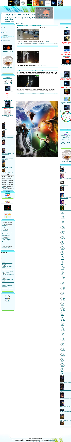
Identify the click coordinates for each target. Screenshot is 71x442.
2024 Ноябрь (62, 357)
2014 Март (62, 252)
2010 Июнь (62, 215)
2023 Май (62, 344)
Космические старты (22, 93)
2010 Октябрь (63, 218)
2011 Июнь (62, 225)
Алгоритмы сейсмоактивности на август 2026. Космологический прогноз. (7, 159)
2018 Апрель (62, 293)
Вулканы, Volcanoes (5, 224)
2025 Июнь (62, 362)
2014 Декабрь (63, 260)
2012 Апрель (62, 233)
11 (6, 81)
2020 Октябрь (63, 318)
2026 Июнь (62, 372)
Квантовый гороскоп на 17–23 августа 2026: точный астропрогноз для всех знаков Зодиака (8, 138)
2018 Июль (62, 296)
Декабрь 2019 (8, 77)
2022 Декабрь (63, 340)
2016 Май (62, 274)
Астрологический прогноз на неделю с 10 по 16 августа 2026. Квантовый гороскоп (8, 146)
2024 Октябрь (63, 356)
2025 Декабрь (63, 367)
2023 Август (62, 347)
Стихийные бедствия (22, 43)
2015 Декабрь (63, 270)
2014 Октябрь (63, 258)
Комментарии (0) (42, 43)
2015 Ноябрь (62, 269)
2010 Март (62, 212)
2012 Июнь (62, 235)
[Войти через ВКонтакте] (6, 195)
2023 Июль (62, 346)
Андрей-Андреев (34, 43)
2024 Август (62, 354)
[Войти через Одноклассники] (9, 195)
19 (7, 82)
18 (6, 82)
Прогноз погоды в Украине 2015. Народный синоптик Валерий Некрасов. (8, 269)
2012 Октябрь (63, 238)
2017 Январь (62, 281)
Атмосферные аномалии (5, 235)
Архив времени (4, 246)
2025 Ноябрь (62, 366)
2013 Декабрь (63, 250)
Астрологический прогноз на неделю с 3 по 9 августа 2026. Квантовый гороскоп (8, 167)
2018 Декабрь (63, 300)
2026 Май (62, 371)
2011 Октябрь (63, 228)
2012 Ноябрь (62, 239)
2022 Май (62, 334)
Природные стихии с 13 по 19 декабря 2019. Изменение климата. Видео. (29, 25)
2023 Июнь (62, 345)
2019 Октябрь (63, 308)
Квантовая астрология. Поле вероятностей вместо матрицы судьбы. (8, 154)
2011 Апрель (62, 223)
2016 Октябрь (63, 278)
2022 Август (62, 337)
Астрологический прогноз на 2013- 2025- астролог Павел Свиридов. (7, 272)
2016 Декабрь (63, 280)
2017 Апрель (62, 283)
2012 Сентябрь (63, 237)
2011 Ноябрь (62, 229)
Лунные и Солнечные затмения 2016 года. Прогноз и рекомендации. (7, 280)
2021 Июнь (62, 325)
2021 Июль (62, 326)
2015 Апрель (62, 263)
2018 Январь (62, 291)
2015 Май (62, 264)
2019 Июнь (62, 305)
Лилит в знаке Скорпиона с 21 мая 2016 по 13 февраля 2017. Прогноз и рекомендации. (8, 282)
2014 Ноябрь (62, 259)
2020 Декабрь (63, 320)
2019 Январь (62, 301)
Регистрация (47, 8)
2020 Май (62, 314)
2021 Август (62, 327)
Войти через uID (8, 193)
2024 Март (62, 351)
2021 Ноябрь (62, 329)
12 (7, 81)
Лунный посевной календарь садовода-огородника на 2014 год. (7, 288)
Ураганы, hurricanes (5, 230)
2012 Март (62, 232)
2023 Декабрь (63, 350)
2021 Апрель (62, 323)
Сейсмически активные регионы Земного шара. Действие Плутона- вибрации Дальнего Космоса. (7, 286)
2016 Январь (62, 271)
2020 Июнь (62, 315)
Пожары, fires (4, 227)
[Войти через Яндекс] (8, 195)
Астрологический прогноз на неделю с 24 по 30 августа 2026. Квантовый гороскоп (8, 129)
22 (11, 82)
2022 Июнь (62, 335)
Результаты (3, 258)
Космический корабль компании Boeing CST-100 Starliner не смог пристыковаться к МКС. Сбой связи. (33, 46)
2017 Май (62, 284)
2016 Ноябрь (62, 279)
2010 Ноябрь (62, 219)
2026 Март (62, 369)
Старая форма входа (8, 197)
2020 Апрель (62, 313)
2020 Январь (62, 311)
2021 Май (62, 324)
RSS (49, 9)
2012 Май (62, 234)
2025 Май (62, 361)
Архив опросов (7, 258)
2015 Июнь (62, 265)
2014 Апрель (62, 253)
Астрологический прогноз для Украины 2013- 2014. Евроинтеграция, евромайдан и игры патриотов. (8, 264)
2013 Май (62, 244)
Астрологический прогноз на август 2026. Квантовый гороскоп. (7, 173)
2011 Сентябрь (63, 227)
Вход (47, 9)
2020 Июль (62, 316)
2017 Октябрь (63, 288)
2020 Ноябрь (62, 319)
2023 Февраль (63, 342)
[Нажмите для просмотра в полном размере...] (28, 40)
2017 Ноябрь (62, 289)
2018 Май (62, 294)
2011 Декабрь (63, 230)
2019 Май (62, 304)
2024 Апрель (62, 352)
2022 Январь (62, 331)
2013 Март (62, 242)
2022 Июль (62, 336)
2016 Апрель (62, 273)
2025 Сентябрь (63, 364)
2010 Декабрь (63, 220)
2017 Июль (62, 286)
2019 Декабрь (63, 310)
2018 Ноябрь (62, 299)
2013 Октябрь (63, 248)
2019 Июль (62, 306)
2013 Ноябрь (62, 249)
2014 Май (62, 254)
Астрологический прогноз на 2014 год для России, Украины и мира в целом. (7, 277)
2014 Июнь (62, 255)
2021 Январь (62, 321)
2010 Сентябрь (63, 217)
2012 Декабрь (63, 240)
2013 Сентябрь (63, 247)
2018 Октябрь (63, 298)
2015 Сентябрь (63, 267)
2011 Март (62, 222)
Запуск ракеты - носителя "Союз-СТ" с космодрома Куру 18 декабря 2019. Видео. (30, 70)
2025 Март (62, 359)
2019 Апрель (62, 303)
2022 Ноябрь (62, 339)
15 (11, 81)
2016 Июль (62, 276)
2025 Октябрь (63, 365)
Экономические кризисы (5, 232)
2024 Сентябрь (63, 355)
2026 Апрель (62, 370)
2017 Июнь (62, 285)
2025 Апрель (62, 360)
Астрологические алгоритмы (6, 247)
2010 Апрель (62, 213)
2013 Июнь (62, 245)
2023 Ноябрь (62, 349)
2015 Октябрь (63, 268)
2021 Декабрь (63, 330)
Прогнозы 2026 (9, 21)
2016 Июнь (62, 275)
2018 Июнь (62, 295)
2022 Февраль (63, 332)
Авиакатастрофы (4, 238)
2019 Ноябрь (62, 309)
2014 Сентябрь (63, 257)
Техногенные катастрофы (5, 237)
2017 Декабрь (63, 290)
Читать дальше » (47, 41)
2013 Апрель (62, 243)
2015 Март (62, 262)
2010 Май (62, 214)
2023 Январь (62, 341)
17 (5, 82)
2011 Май (62, 224)
